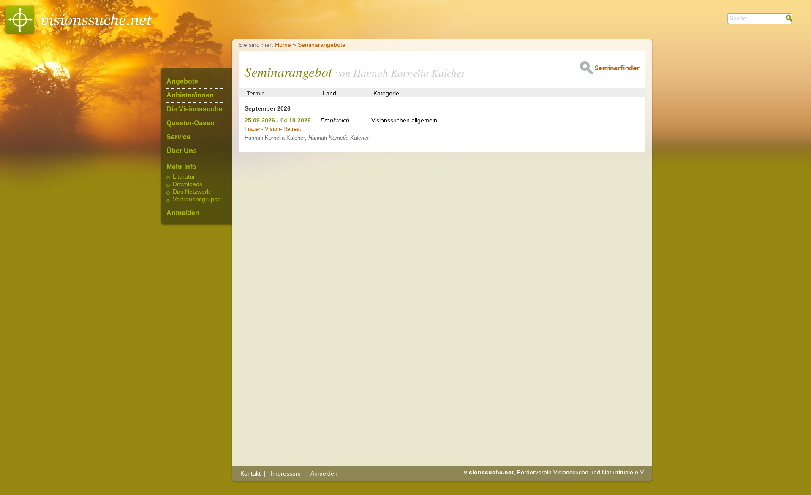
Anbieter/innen (190, 95)
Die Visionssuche (194, 109)
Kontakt (250, 473)
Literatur (184, 177)
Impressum (286, 473)
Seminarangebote (322, 44)
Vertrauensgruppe (197, 200)
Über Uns (181, 151)
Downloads (187, 184)
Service (178, 137)
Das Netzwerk (191, 192)
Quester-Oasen (190, 123)
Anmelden (182, 213)
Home (283, 44)
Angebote (182, 81)
